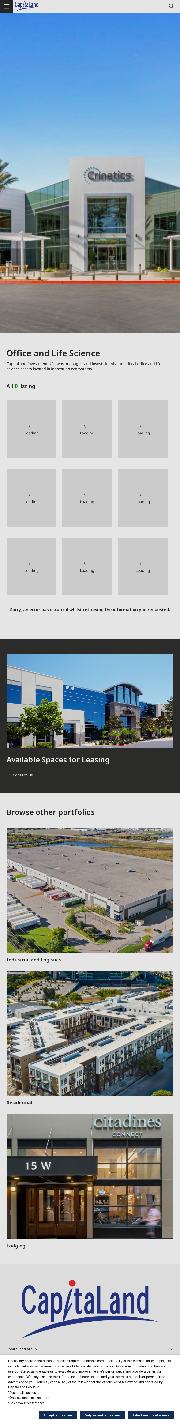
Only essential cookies (102, 1415)
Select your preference (150, 1415)
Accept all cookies (58, 1415)
